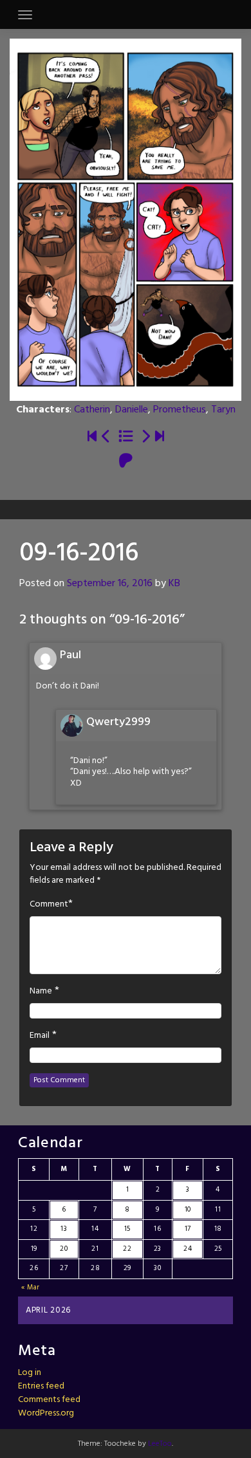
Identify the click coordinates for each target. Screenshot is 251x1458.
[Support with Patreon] (125, 461)
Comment (49, 904)
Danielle (131, 409)
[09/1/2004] (92, 437)
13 (63, 1229)
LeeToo (160, 1443)
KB (174, 583)
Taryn (223, 409)
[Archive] (125, 437)
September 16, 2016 (110, 583)
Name (41, 991)
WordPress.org (46, 1413)
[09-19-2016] (145, 437)
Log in (29, 1372)
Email (40, 1035)
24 (187, 1249)
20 (64, 1249)
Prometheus (179, 409)
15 (127, 1229)
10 (188, 1209)
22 (127, 1249)
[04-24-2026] (159, 437)
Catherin (92, 409)
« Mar (31, 1287)
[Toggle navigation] (25, 14)
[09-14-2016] (106, 437)
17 (188, 1229)
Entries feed (41, 1386)
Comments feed (49, 1399)
